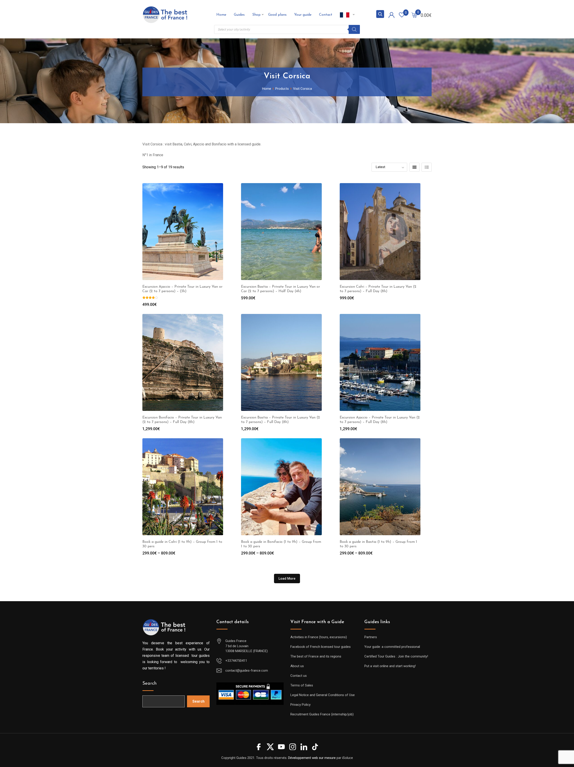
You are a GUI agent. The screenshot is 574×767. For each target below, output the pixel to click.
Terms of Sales (301, 685)
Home (221, 15)
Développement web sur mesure (312, 758)
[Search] (354, 29)
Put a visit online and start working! (390, 666)
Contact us (298, 676)
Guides (239, 15)
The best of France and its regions (315, 656)
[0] (414, 15)
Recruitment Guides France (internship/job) (322, 714)
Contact (325, 15)
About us (297, 666)
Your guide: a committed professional (392, 647)
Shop (256, 15)
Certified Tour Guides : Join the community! (396, 656)
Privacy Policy (300, 705)
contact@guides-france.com (246, 670)
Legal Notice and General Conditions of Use (322, 695)
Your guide (302, 15)
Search (149, 683)
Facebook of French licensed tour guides (320, 647)
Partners (370, 637)
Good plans (277, 15)
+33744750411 (236, 661)
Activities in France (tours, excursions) (318, 637)
